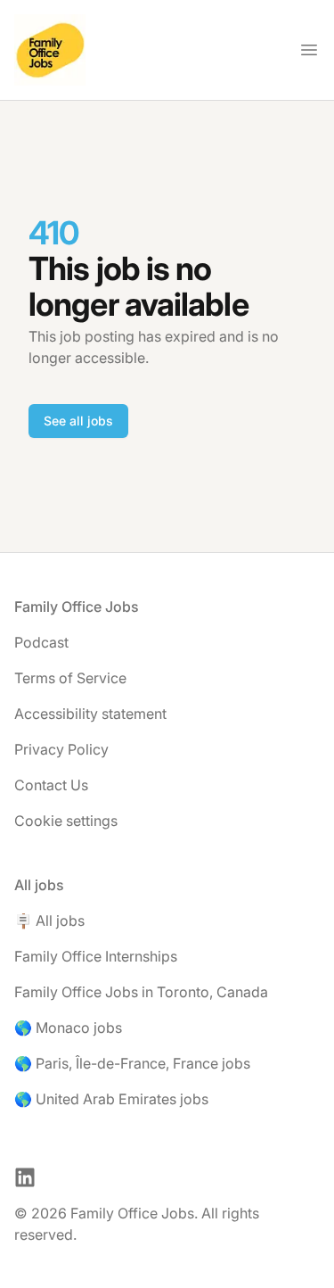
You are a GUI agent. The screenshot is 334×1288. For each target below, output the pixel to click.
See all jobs (78, 420)
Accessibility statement (90, 713)
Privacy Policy (61, 749)
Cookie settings (66, 821)
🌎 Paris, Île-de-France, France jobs (132, 1063)
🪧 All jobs (49, 920)
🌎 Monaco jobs (68, 1027)
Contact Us (51, 785)
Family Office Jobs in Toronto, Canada (141, 992)
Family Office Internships (95, 956)
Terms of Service (70, 678)
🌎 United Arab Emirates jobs (111, 1099)
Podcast (41, 642)
